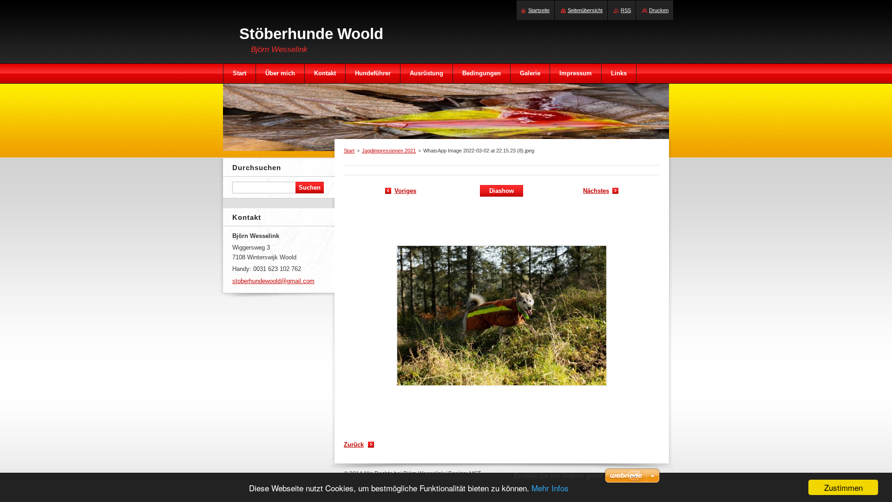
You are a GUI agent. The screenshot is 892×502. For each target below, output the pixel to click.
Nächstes (596, 190)
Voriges (405, 190)
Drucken (659, 10)
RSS (626, 10)
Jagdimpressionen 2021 (389, 150)
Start (349, 150)
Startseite (539, 10)
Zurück (354, 444)
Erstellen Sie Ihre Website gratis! (558, 475)
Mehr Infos (550, 488)
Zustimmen (843, 487)
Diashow (501, 190)
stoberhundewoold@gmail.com (273, 280)
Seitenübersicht (585, 10)
